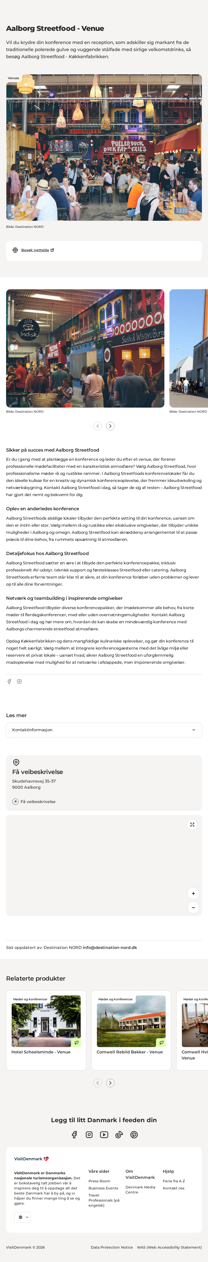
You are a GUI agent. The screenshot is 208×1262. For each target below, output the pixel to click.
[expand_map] (192, 824)
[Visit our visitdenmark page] (104, 1134)
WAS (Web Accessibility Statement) (169, 1247)
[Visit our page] (89, 1134)
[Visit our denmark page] (74, 1134)
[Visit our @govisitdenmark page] (119, 1134)
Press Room (99, 1181)
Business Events (103, 1188)
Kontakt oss (173, 1188)
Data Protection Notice (112, 1247)
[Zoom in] (193, 893)
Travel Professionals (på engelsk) (104, 1200)
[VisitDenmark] (31, 1158)
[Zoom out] (193, 907)
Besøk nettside (35, 250)
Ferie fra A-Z (174, 1181)
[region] (104, 865)
